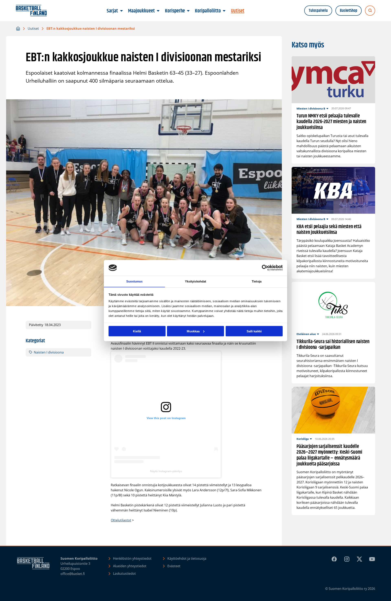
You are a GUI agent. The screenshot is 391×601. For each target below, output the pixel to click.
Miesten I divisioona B (311, 108)
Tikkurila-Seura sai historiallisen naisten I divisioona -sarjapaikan (333, 345)
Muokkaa (193, 331)
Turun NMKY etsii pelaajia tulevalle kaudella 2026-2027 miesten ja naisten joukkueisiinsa (331, 122)
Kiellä (137, 331)
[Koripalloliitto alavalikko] (224, 11)
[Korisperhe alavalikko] (188, 11)
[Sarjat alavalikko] (121, 11)
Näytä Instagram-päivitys (166, 471)
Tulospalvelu (318, 11)
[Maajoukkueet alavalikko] (158, 11)
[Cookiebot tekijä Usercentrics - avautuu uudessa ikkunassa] (265, 268)
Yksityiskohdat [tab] (195, 281)
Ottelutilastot (121, 520)
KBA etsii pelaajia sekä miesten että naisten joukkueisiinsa (329, 230)
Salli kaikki (254, 331)
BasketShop (348, 11)
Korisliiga (303, 439)
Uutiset (33, 28)
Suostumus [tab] (134, 281)
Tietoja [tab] (256, 281)
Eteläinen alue (306, 334)
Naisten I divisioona (49, 352)
